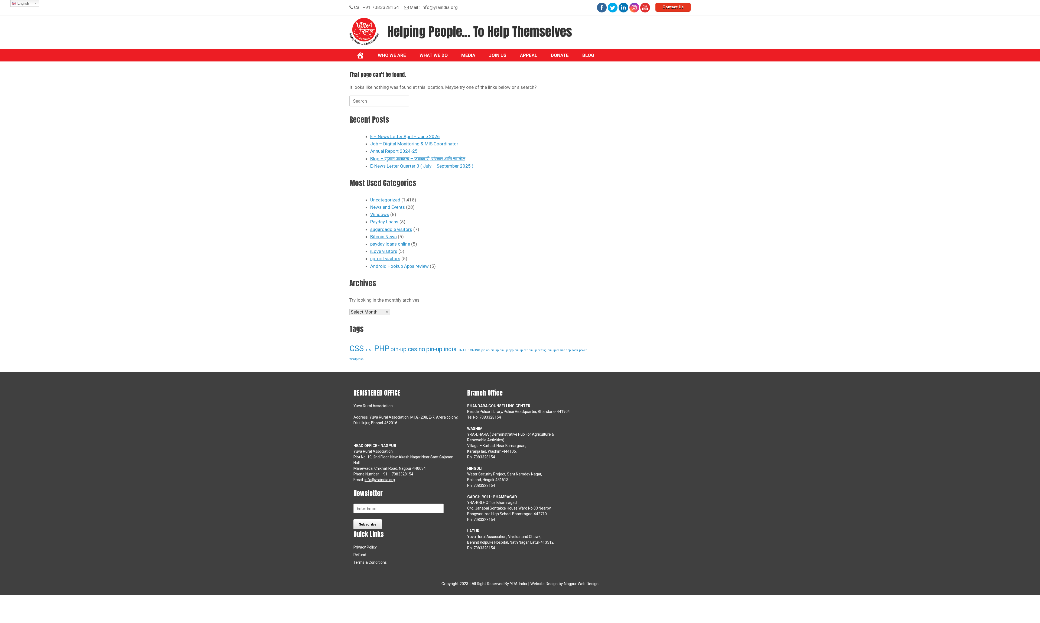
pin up (494, 350)
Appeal (528, 55)
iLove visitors (383, 251)
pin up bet (521, 350)
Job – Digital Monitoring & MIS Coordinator (414, 143)
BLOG (588, 55)
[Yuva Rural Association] (364, 31)
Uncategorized (385, 200)
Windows (379, 214)
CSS (356, 348)
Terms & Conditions (370, 562)
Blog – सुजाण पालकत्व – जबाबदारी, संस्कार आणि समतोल (417, 158)
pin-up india (441, 349)
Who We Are (392, 55)
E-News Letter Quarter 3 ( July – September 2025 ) (421, 166)
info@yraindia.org (439, 7)
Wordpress (356, 359)
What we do (434, 55)
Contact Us (673, 7)
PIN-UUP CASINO (469, 350)
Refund (359, 555)
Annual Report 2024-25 (394, 151)
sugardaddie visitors (391, 229)
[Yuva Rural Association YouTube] (645, 7)
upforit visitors (385, 258)
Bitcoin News (383, 236)
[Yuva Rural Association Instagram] (634, 7)
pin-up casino (408, 349)
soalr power (579, 350)
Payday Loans (384, 221)
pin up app (507, 350)
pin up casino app (559, 350)
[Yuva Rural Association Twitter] (613, 7)
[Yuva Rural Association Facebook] (602, 7)
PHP (381, 348)
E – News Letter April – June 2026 (405, 136)
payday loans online (390, 244)
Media (468, 55)
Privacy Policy (365, 547)
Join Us (497, 55)
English (22, 3)
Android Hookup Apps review (399, 266)
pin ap (485, 350)
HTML (369, 350)
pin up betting (538, 350)
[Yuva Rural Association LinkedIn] (623, 7)
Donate (560, 55)
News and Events (387, 207)
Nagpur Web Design (581, 583)
